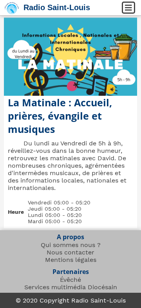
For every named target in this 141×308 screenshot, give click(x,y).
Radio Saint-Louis (57, 7)
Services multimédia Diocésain (70, 287)
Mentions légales (70, 259)
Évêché (70, 279)
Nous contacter (70, 252)
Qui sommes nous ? (71, 245)
